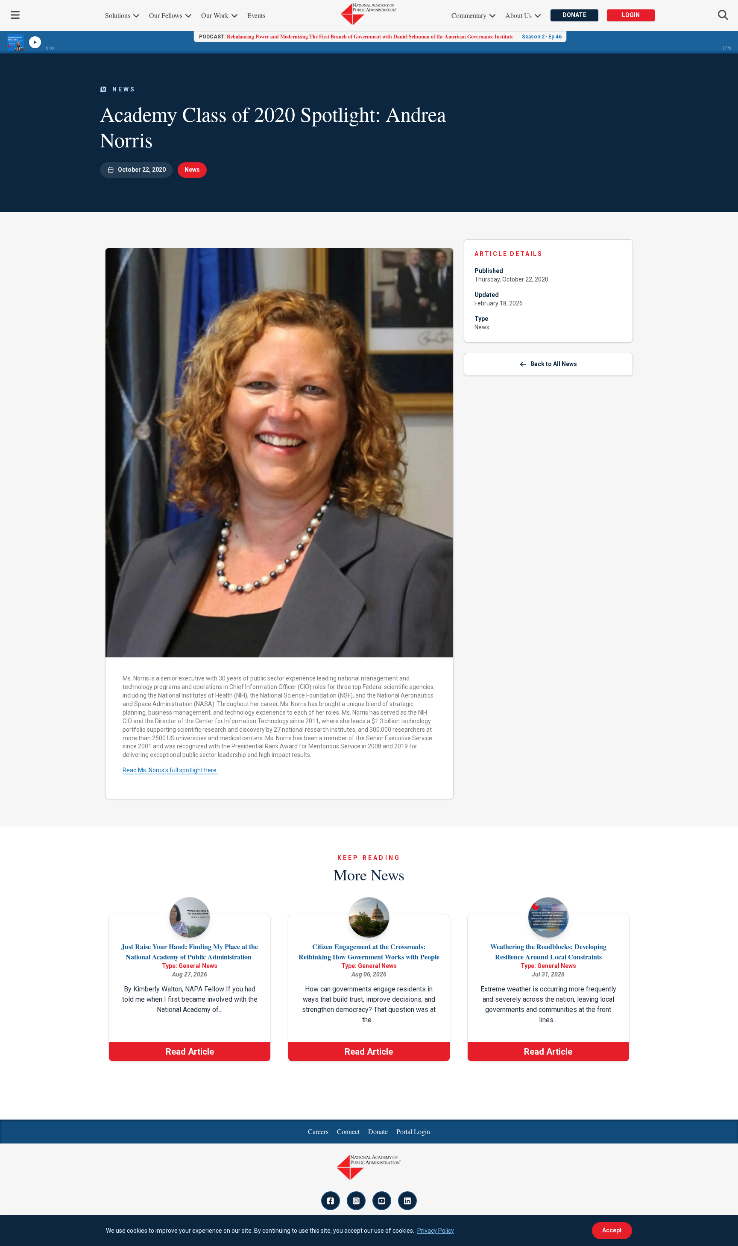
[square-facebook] (330, 1200)
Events (256, 15)
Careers (318, 1131)
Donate (574, 15)
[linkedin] (407, 1200)
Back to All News (553, 364)
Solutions (118, 15)
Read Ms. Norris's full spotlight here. (170, 770)
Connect (348, 1131)
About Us (519, 15)
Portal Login (413, 1131)
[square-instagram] (356, 1200)
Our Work (215, 15)
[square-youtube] (381, 1200)
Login (631, 15)
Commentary (469, 15)
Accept (612, 1230)
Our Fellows (166, 15)
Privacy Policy (435, 1230)
